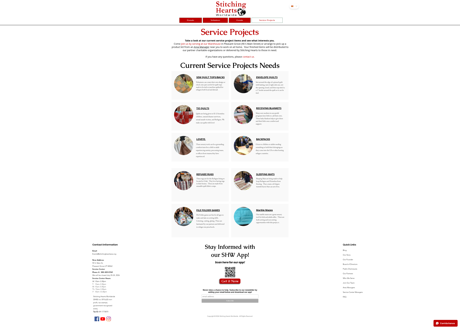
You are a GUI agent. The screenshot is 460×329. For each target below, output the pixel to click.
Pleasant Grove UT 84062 (102, 266)
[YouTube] (102, 319)
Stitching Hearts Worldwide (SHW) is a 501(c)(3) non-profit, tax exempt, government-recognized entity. (104, 302)
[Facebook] (97, 319)
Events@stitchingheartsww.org (104, 254)
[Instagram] (108, 319)
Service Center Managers (353, 292)
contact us (248, 56)
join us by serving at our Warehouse (200, 43)
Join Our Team (349, 283)
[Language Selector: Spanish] (294, 6)
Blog (345, 250)
